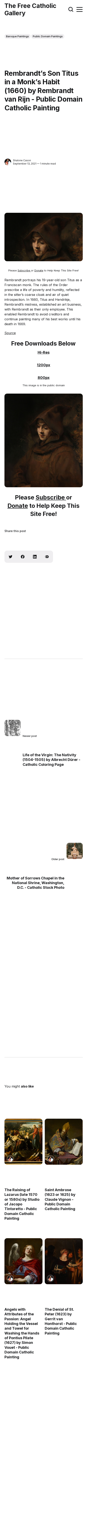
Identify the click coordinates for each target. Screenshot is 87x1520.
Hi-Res (44, 352)
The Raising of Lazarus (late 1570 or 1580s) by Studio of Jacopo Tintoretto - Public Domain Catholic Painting (21, 1204)
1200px (43, 365)
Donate (38, 270)
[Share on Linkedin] (35, 557)
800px (44, 377)
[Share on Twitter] (10, 557)
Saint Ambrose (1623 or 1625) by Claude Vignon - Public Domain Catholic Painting (60, 1199)
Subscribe (24, 270)
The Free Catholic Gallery (30, 9)
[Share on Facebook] (23, 557)
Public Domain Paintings (48, 36)
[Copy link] (47, 557)
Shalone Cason (22, 160)
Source (10, 333)
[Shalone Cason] (7, 162)
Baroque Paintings (17, 36)
